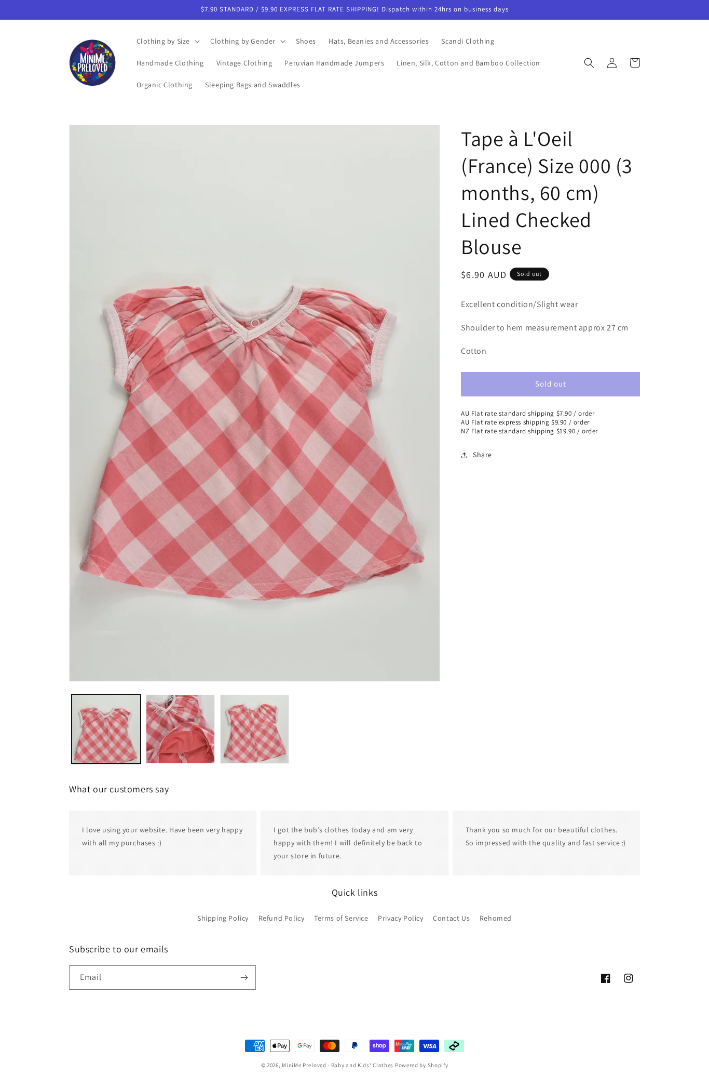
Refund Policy (281, 917)
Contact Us (451, 917)
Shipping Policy (223, 917)
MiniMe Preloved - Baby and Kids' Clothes (337, 1065)
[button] (167, 41)
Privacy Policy (400, 917)
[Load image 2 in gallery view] (180, 729)
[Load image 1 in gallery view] (106, 729)
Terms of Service (341, 917)
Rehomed (496, 917)
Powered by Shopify (421, 1065)
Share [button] (482, 454)
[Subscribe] (244, 977)
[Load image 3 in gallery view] (254, 729)
